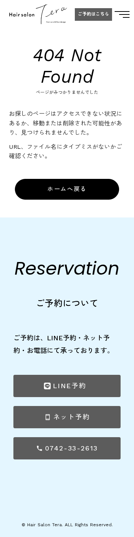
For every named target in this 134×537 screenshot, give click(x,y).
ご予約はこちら (93, 14)
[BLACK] (38, 14)
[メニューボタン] (122, 14)
